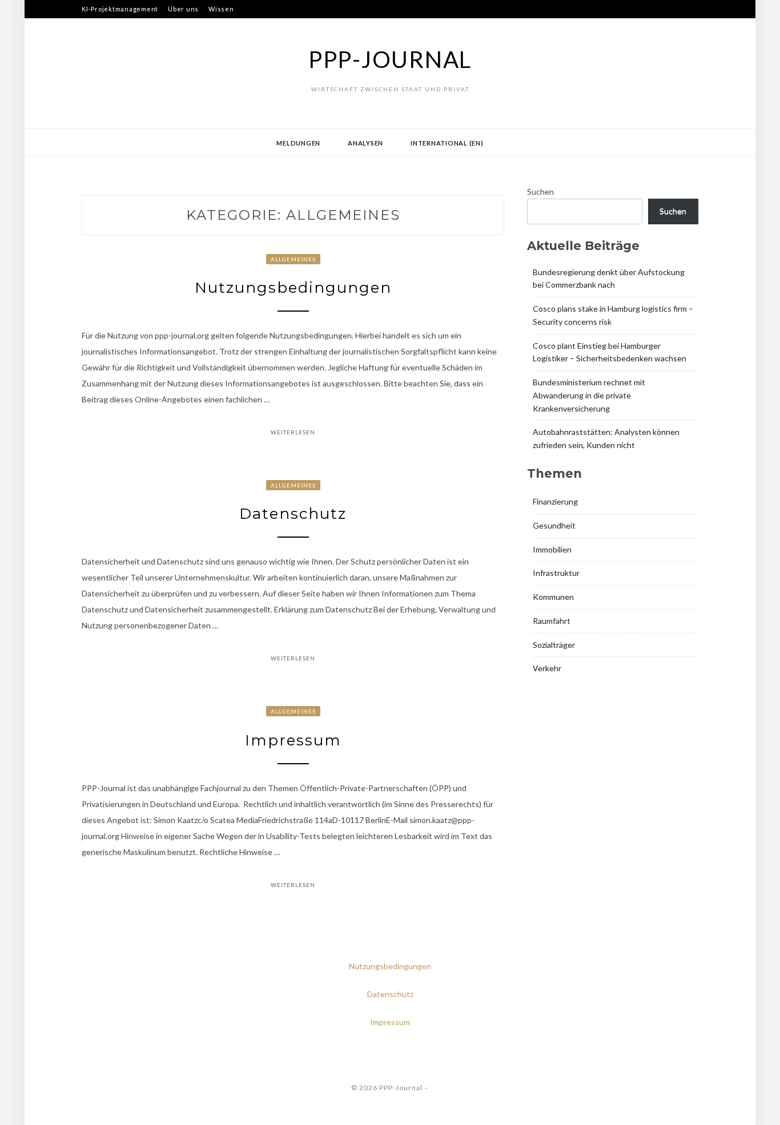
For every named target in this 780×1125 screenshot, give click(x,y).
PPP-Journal (390, 59)
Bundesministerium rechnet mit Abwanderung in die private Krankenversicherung (589, 395)
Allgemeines (293, 259)
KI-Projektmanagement (120, 9)
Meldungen (298, 143)
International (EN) (447, 143)
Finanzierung (555, 501)
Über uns (183, 9)
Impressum (293, 740)
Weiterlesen (293, 432)
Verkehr (547, 668)
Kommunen (553, 597)
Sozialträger (554, 645)
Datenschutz (293, 514)
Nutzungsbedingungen (293, 288)
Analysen (365, 143)
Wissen (221, 9)
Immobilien (552, 549)
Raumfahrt (551, 621)
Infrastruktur (556, 573)
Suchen (540, 191)
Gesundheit (554, 525)
